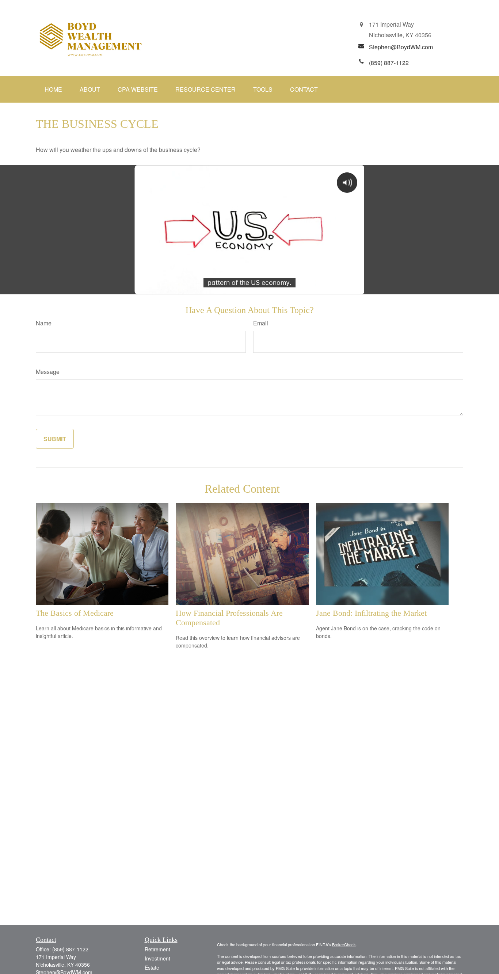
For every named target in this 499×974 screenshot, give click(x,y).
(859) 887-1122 (70, 949)
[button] (53, 89)
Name (44, 323)
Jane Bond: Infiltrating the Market (371, 613)
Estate (152, 967)
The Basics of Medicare (75, 613)
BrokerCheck (344, 944)
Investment (157, 958)
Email (260, 323)
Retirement (157, 949)
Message (48, 371)
